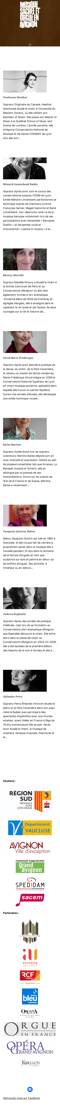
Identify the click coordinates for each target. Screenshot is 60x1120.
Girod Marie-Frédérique (18, 358)
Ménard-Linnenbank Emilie (20, 184)
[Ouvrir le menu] (30, 44)
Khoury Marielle (13, 275)
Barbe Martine (12, 444)
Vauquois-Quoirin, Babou (19, 531)
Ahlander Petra (12, 696)
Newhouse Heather (15, 97)
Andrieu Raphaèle (14, 614)
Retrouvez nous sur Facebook (21, 1098)
